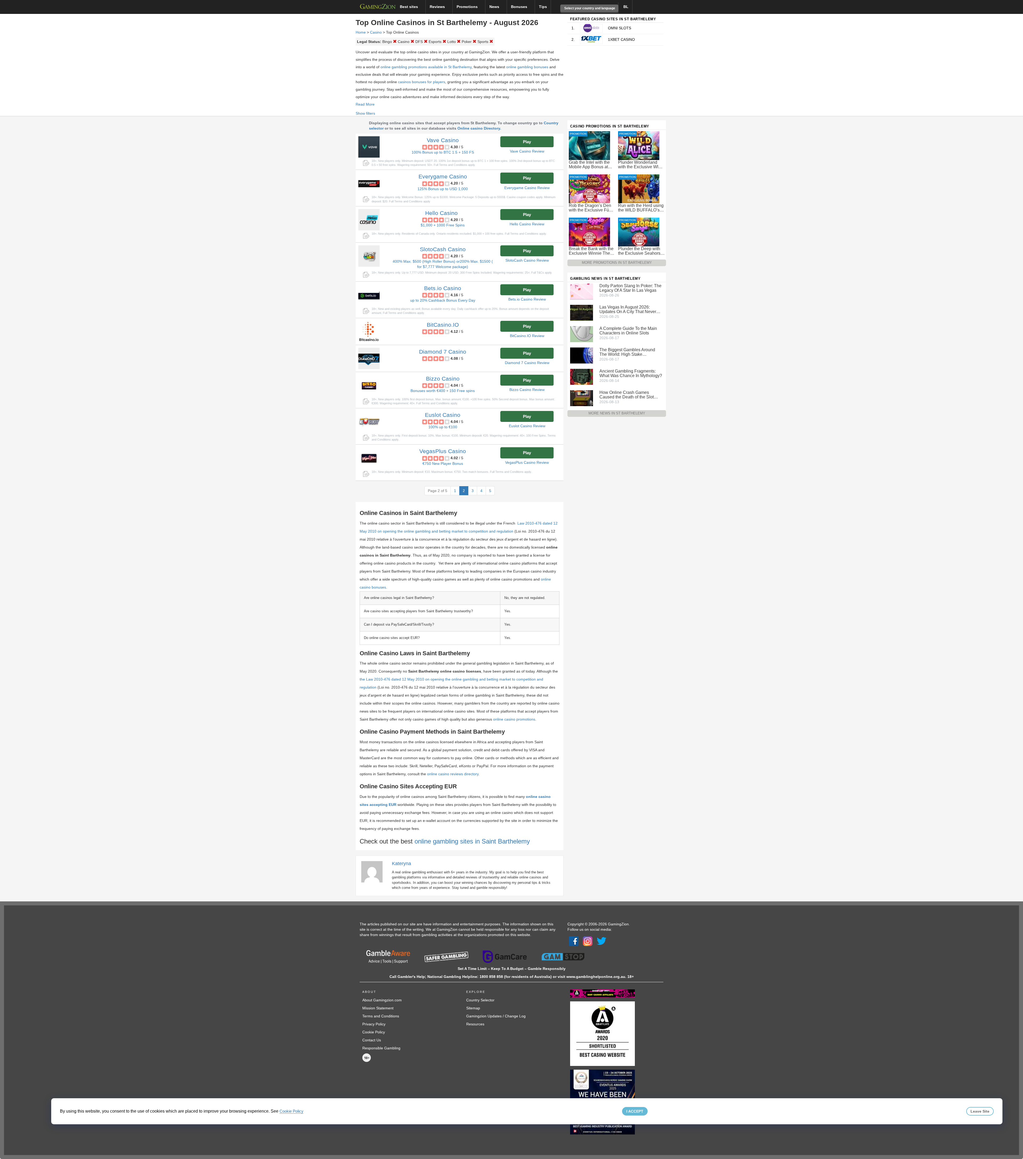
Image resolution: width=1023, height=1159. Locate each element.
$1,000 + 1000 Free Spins (443, 225)
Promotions (468, 7)
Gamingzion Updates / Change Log (496, 1016)
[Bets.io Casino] (369, 295)
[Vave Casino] (369, 147)
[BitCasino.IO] (369, 331)
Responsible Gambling (381, 1048)
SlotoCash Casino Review (527, 260)
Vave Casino (443, 140)
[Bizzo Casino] (369, 385)
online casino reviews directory (452, 774)
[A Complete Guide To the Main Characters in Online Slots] (581, 334)
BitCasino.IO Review (527, 336)
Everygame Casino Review (527, 188)
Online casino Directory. (479, 128)
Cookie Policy (373, 1032)
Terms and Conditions (380, 1016)
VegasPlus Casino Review (527, 462)
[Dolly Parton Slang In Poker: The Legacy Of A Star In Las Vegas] (581, 291)
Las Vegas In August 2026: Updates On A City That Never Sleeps (627, 309)
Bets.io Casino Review (527, 299)
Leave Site (980, 1111)
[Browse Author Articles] (374, 871)
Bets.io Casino (442, 288)
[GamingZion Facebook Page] (573, 940)
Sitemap (473, 1008)
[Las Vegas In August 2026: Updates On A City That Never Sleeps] (581, 312)
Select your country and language (589, 8)
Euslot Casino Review (527, 426)
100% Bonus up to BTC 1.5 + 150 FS (443, 152)
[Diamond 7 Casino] (369, 358)
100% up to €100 (442, 427)
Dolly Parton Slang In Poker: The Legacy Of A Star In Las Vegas (630, 288)
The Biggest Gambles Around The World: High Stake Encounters (627, 352)
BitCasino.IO (443, 325)
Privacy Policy (373, 1024)
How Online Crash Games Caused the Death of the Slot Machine (626, 394)
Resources (475, 1024)
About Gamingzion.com (382, 1000)
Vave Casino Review (527, 151)
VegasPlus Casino (442, 451)
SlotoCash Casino (443, 249)
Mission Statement (377, 1008)
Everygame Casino (443, 176)
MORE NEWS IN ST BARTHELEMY (616, 413)
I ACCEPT (634, 1111)
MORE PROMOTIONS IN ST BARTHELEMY (617, 263)
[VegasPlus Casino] (369, 458)
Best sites (409, 7)
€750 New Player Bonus (443, 463)
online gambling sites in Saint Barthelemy (472, 841)
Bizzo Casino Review (527, 389)
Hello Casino (441, 213)
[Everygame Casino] (369, 183)
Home (361, 32)
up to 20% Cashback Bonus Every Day (442, 300)
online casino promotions (514, 719)
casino (376, 32)
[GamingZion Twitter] (601, 940)
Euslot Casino (442, 415)
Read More (365, 104)
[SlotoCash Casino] (369, 256)
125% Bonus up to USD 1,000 (442, 189)
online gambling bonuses (527, 67)
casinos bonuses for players (421, 82)
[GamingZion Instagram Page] (587, 940)
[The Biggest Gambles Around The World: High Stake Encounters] (581, 355)
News (494, 7)
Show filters (365, 113)
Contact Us (371, 1040)
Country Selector (480, 1000)
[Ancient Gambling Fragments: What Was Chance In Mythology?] (581, 376)
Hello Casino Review (527, 224)
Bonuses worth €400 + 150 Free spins (443, 391)
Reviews (438, 7)
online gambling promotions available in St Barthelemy (426, 67)
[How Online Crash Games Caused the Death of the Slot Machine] (581, 398)
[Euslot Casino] (369, 421)
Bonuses (519, 7)
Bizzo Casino (443, 378)
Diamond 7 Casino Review (527, 363)
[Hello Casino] (369, 219)
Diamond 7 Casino (442, 352)
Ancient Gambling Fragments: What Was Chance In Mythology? (630, 373)
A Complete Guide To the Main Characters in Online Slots (628, 330)
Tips (543, 7)
